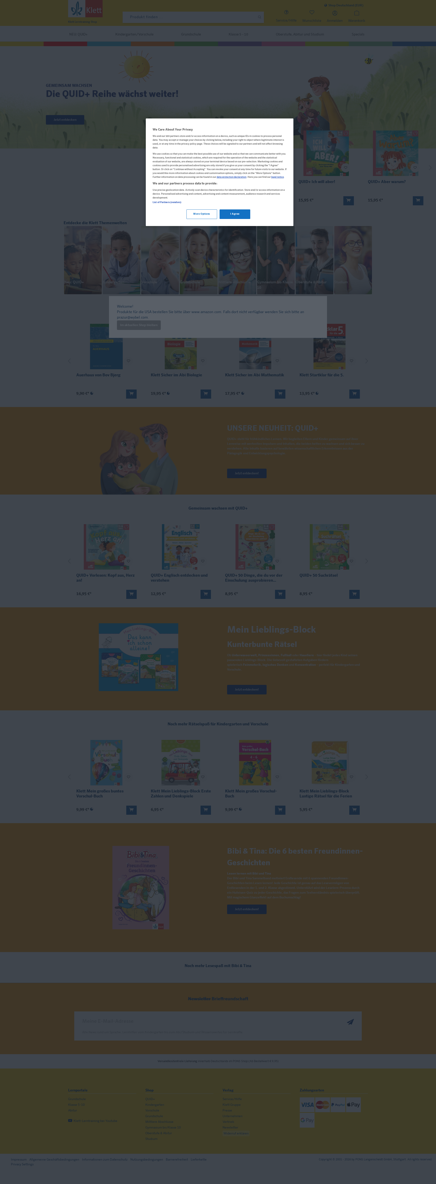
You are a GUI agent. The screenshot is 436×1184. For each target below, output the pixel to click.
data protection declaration (231, 177)
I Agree (235, 214)
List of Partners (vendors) (167, 202)
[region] (219, 172)
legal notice (277, 177)
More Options (201, 214)
